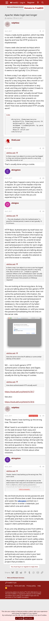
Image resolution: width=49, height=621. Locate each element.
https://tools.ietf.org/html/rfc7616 (19, 402)
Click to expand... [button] (24, 489)
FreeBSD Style (11, 583)
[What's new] (38, 2)
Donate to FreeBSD (33, 8)
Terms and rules (19, 586)
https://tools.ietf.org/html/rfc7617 (19, 391)
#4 (43, 211)
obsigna (22, 501)
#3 (43, 178)
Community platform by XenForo (23, 592)
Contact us (9, 586)
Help (39, 586)
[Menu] (6, 2)
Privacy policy (31, 586)
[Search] (42, 2)
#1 (43, 31)
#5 (43, 416)
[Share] (40, 31)
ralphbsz (9, 18)
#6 (43, 467)
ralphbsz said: (10, 153)
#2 (43, 148)
